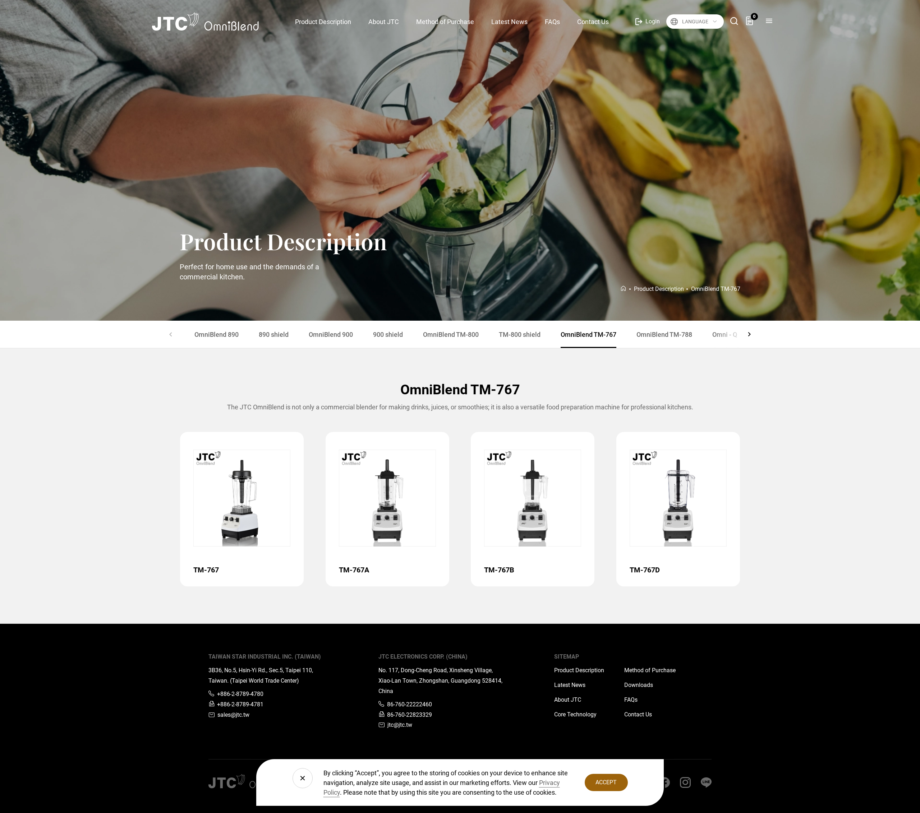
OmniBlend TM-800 (451, 334)
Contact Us (638, 714)
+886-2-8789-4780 (240, 694)
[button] (171, 334)
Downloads (638, 685)
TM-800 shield (519, 334)
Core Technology (575, 714)
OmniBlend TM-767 (588, 334)
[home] (623, 289)
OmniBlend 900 (331, 334)
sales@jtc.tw (233, 714)
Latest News (569, 685)
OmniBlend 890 (216, 334)
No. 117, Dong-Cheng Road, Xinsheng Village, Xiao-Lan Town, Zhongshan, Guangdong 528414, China (440, 680)
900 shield (388, 334)
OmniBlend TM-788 (664, 334)
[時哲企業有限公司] (211, 21)
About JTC (567, 699)
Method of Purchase (650, 670)
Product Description (579, 670)
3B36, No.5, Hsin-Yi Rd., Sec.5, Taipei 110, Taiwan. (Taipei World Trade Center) (260, 675)
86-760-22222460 (409, 704)
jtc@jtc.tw (399, 724)
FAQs (631, 699)
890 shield (274, 334)
